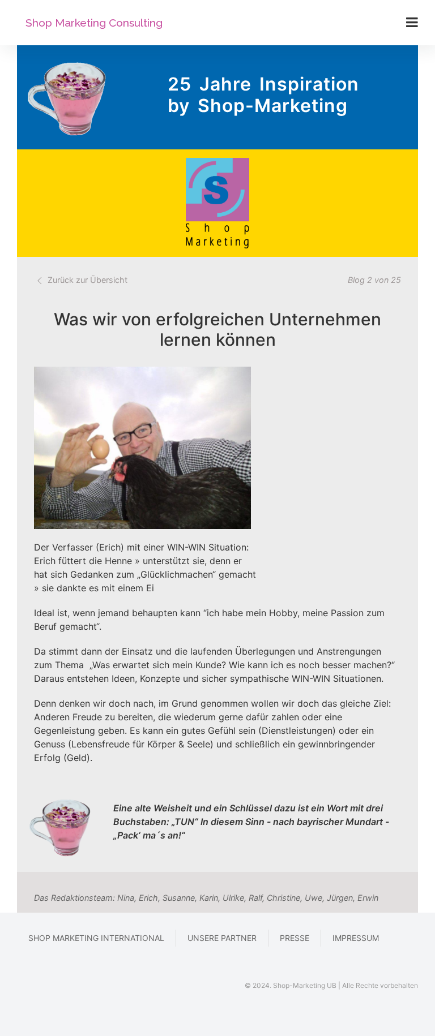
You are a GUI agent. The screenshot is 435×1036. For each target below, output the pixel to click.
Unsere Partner (222, 938)
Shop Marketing (94, 22)
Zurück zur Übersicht (86, 280)
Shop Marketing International (96, 938)
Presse (294, 938)
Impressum (355, 938)
